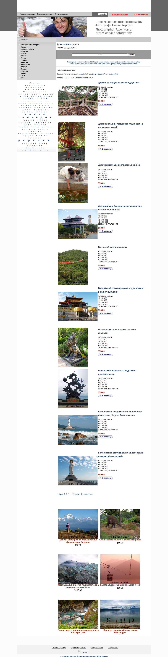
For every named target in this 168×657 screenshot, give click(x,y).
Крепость (35, 87)
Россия (23, 56)
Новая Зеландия (27, 49)
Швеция (24, 67)
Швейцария (25, 64)
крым (45, 105)
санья (43, 129)
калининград (31, 103)
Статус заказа (113, 648)
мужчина (42, 109)
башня (48, 94)
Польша (24, 53)
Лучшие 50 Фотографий (30, 45)
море (27, 109)
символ (35, 131)
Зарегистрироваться (45, 14)
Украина (24, 60)
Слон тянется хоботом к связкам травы (120, 540)
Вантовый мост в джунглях (112, 247)
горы (49, 96)
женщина (28, 100)
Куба (22, 78)
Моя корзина (66, 44)
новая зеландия (36, 116)
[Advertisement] (84, 6)
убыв (99, 74)
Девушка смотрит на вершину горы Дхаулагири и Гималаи (78, 541)
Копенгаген (35, 85)
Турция (23, 58)
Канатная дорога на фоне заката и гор (120, 585)
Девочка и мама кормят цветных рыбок (119, 165)
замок (44, 100)
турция (35, 138)
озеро (29, 120)
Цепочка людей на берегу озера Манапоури (120, 631)
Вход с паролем (61, 14)
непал (42, 112)
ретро (47, 127)
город (36, 96)
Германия (24, 71)
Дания (23, 73)
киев (49, 103)
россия (29, 129)
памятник (43, 122)
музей (28, 112)
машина (25, 107)
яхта (44, 150)
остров (25, 122)
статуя (48, 133)
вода (24, 96)
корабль (29, 105)
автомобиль (30, 94)
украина (35, 140)
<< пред (60, 77)
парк (28, 124)
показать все (88, 77)
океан (43, 120)
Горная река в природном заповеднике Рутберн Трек (78, 631)
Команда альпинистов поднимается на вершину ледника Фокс (78, 586)
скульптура (29, 133)
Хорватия (24, 62)
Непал (23, 47)
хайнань (29, 143)
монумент (44, 107)
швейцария (35, 148)
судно (28, 135)
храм (44, 143)
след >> (78, 77)
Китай (23, 75)
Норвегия (24, 51)
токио (42, 135)
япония (30, 150)
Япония (24, 69)
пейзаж (41, 124)
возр (81, 74)
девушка (31, 98)
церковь (35, 145)
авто (43, 92)
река (35, 127)
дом (45, 98)
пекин (24, 127)
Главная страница (27, 14)
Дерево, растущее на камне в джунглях (118, 83)
